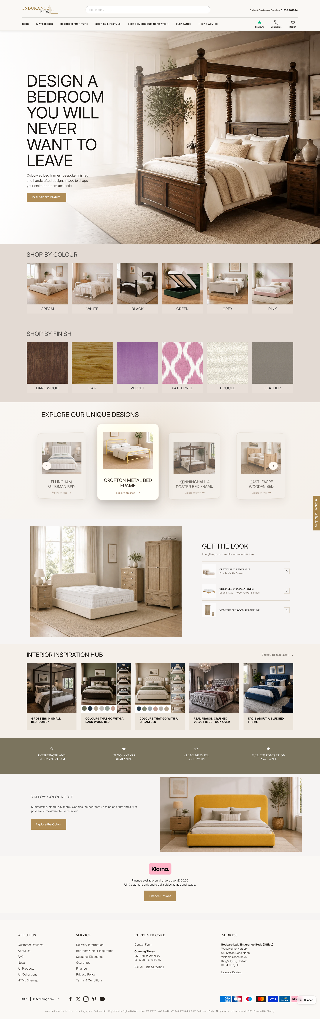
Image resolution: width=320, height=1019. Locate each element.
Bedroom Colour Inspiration (148, 24)
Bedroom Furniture (74, 24)
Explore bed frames (46, 197)
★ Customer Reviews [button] (316, 513)
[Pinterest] (94, 999)
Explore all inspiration (275, 654)
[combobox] (148, 9)
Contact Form (142, 944)
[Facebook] (70, 999)
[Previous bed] (46, 466)
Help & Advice (208, 24)
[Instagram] (86, 999)
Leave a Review (231, 972)
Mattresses (44, 24)
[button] (44, 935)
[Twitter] (78, 999)
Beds (25, 24)
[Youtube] (102, 999)
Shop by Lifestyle (108, 24)
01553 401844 (274, 10)
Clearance (183, 24)
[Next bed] (273, 466)
